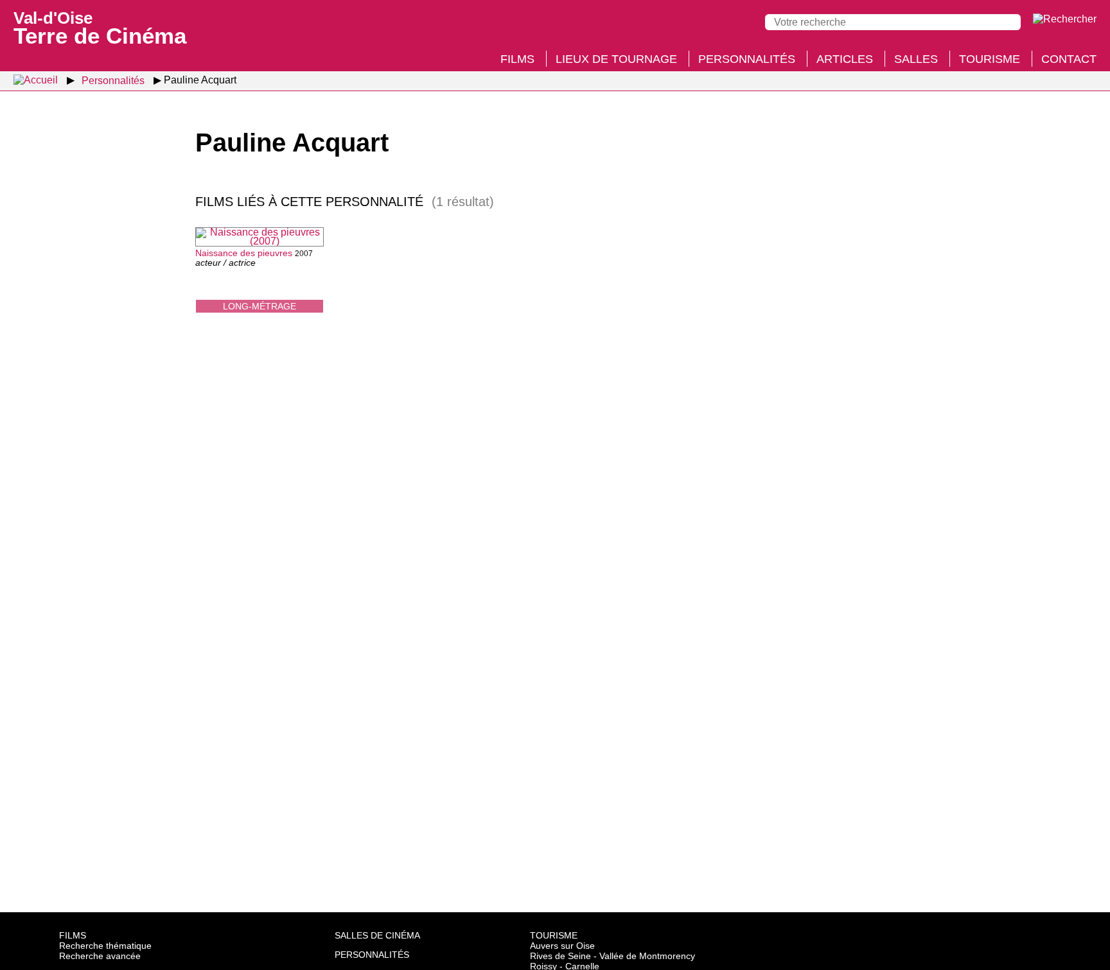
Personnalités (746, 59)
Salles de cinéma (377, 935)
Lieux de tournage (616, 59)
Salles (916, 59)
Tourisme (989, 59)
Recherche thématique (105, 945)
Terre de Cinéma (99, 27)
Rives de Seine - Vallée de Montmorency (612, 956)
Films (517, 59)
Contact (1069, 59)
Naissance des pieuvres (243, 253)
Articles (844, 59)
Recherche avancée (100, 956)
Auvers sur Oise (562, 945)
